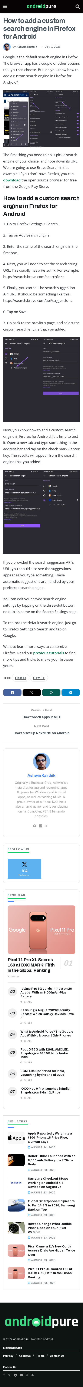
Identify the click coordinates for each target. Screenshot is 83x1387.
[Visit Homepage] (41, 6)
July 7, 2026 (53, 46)
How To (39, 677)
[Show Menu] (5, 6)
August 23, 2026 (42, 1170)
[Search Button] (78, 6)
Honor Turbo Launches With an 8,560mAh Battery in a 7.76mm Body (51, 1160)
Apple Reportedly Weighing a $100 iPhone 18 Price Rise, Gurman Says (50, 1137)
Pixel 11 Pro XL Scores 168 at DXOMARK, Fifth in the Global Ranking (31, 965)
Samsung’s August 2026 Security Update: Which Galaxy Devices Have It (47, 1014)
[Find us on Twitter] (9, 1375)
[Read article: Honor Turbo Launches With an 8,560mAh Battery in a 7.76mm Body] (16, 1160)
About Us (25, 1355)
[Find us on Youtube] (21, 1375)
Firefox (20, 677)
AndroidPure (21, 1339)
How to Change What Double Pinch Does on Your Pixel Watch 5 (50, 1228)
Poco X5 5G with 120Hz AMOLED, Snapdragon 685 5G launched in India (44, 1053)
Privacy (8, 1355)
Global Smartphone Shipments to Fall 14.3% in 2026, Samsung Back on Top (51, 1205)
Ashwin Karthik (27, 46)
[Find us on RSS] (32, 1375)
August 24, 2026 (42, 1147)
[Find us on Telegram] (15, 1375)
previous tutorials (48, 652)
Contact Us (57, 1355)
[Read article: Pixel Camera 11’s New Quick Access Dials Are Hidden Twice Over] (16, 1250)
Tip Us (40, 1355)
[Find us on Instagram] (27, 1375)
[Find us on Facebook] (4, 1375)
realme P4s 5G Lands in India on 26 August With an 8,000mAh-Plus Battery (46, 992)
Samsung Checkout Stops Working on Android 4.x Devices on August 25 (48, 1183)
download (12, 180)
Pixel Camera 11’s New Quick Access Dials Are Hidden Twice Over (51, 1250)
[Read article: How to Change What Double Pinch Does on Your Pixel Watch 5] (16, 1228)
